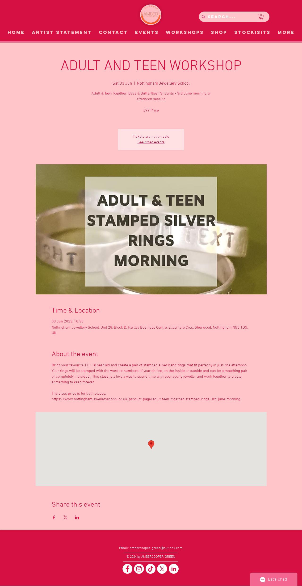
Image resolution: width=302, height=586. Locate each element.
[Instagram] (139, 569)
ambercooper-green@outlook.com (156, 548)
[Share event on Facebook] (54, 517)
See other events (151, 142)
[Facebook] (127, 569)
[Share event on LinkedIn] (77, 517)
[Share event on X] (65, 517)
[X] (162, 569)
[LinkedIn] (174, 569)
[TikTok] (150, 569)
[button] (261, 17)
